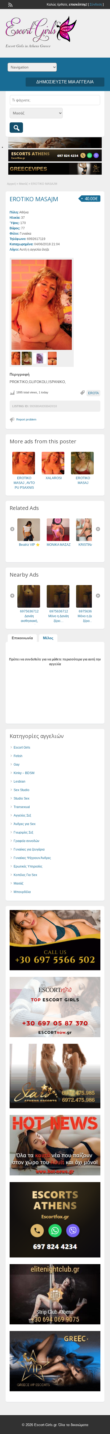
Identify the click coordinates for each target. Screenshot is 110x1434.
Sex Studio (21, 790)
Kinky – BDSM (24, 773)
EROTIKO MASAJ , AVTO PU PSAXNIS (24, 483)
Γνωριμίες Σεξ (23, 832)
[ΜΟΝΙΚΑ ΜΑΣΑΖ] (58, 540)
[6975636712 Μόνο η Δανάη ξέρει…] (58, 606)
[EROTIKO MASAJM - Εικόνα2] (27, 358)
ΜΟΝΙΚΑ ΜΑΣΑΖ (58, 545)
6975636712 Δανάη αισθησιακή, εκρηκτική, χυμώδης (29, 620)
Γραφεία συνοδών (26, 841)
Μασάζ (23, 183)
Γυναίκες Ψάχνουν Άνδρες (32, 858)
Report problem (26, 419)
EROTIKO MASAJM (34, 199)
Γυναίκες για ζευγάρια (29, 849)
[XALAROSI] (53, 473)
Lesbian (19, 781)
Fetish (18, 756)
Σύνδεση (96, 4)
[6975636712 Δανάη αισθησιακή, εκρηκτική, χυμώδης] (28, 606)
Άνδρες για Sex (25, 824)
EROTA (93, 393)
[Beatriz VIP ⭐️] (28, 540)
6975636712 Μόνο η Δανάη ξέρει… (58, 616)
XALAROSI (54, 478)
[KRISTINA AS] (87, 540)
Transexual (22, 807)
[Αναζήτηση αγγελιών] (16, 127)
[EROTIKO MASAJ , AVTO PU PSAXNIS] (23, 473)
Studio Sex (21, 798)
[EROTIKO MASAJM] (41, 305)
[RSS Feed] (10, 4)
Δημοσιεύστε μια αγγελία (65, 82)
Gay (16, 764)
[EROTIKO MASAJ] (82, 473)
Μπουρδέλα (22, 892)
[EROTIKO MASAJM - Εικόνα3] (40, 358)
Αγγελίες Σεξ (22, 815)
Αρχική (11, 183)
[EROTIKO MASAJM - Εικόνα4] (53, 358)
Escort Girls (22, 747)
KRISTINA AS (88, 545)
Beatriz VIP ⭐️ (29, 545)
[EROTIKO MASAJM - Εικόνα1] (16, 358)
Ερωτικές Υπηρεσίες (28, 866)
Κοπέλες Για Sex (25, 875)
